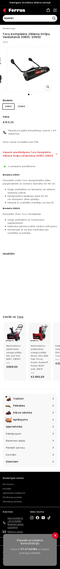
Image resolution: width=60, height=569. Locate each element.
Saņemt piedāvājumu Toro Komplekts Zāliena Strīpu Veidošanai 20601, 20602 (28, 154)
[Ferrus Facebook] (37, 517)
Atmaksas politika (12, 501)
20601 (8, 106)
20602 (21, 106)
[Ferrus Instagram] (31, 517)
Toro (5, 41)
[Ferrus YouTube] (43, 517)
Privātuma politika (12, 497)
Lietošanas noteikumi (14, 493)
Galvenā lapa (9, 28)
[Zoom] (48, 87)
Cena (6, 116)
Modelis (8, 100)
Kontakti (7, 488)
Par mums (8, 484)
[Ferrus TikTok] (49, 517)
